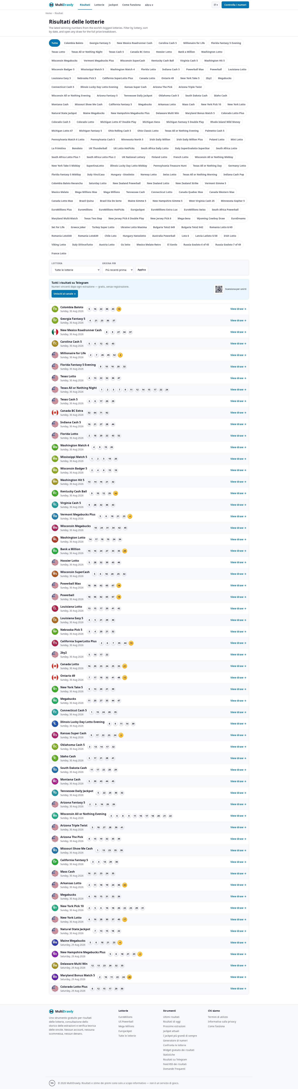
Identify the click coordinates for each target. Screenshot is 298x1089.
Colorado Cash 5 (61, 122)
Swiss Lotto (169, 174)
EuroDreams (238, 218)
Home (49, 13)
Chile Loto (110, 235)
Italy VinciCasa (96, 174)
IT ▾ (216, 4)
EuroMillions (125, 1017)
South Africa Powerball (225, 209)
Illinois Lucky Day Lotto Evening (99, 87)
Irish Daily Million (160, 139)
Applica (142, 269)
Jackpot (113, 4)
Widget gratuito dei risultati (178, 1050)
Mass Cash (188, 104)
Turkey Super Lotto (103, 227)
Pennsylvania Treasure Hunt (170, 165)
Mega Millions (111, 192)
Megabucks (224, 78)
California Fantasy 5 (120, 104)
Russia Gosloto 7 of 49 (228, 244)
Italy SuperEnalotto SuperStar (192, 148)
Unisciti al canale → (65, 293)
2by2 (209, 78)
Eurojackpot (138, 209)
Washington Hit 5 (214, 60)
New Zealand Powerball (127, 183)
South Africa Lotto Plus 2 (101, 157)
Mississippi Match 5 (92, 69)
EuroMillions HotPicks (111, 209)
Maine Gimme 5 (137, 200)
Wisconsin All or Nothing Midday (214, 157)
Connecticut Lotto (161, 192)
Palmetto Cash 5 (214, 130)
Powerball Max (195, 69)
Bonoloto (77, 148)
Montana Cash (60, 104)
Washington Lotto (211, 51)
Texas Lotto (58, 51)
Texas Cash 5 (116, 51)
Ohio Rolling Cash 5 (119, 130)
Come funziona (131, 4)
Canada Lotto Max (62, 200)
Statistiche (169, 1054)
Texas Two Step (93, 218)
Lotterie (99, 4)
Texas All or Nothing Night (86, 51)
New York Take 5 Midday (66, 165)
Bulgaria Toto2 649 (164, 227)
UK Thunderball (98, 148)
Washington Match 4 (122, 69)
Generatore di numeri (175, 1040)
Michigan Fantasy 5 (90, 130)
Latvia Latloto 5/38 (206, 235)
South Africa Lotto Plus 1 (66, 157)
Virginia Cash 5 (189, 60)
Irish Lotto (230, 235)
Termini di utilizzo (218, 1017)
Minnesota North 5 (132, 139)
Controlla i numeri (235, 4)
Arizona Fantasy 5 (107, 95)
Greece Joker (78, 227)
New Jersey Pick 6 (160, 218)
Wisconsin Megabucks (64, 60)
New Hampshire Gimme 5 (167, 200)
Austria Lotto (107, 244)
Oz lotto (125, 244)
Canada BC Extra (140, 51)
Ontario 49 (167, 78)
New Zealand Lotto (158, 183)
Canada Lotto (147, 78)
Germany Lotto (237, 165)
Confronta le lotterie (174, 1045)
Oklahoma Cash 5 (169, 95)
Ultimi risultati (171, 1017)
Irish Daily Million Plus (190, 139)
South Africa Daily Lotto (154, 148)
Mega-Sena (184, 218)
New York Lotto (236, 104)
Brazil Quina (86, 200)
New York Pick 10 (211, 104)
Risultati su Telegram (175, 1059)
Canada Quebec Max (191, 192)
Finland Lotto (159, 157)
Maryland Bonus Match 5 (200, 113)
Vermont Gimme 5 (215, 183)
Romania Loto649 (88, 235)
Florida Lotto (148, 69)
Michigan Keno (151, 122)
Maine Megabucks (94, 113)
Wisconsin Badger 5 (63, 69)
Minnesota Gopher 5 (233, 200)
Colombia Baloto (73, 43)
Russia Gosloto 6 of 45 (196, 244)
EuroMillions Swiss (195, 209)
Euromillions (85, 209)
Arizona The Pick (162, 87)
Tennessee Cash (135, 192)
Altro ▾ (149, 5)
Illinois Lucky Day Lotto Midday (128, 165)
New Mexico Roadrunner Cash (134, 43)
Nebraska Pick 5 (86, 78)
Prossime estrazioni (174, 1026)
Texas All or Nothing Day (207, 165)
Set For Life (58, 227)
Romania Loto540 (62, 235)
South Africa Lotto (226, 148)
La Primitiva (59, 148)
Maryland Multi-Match (65, 218)
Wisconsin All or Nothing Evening (71, 95)
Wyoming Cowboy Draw (211, 218)
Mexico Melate (60, 192)
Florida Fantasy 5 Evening (226, 43)
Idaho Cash (220, 95)
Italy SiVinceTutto (82, 244)
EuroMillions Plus (62, 209)
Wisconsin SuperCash (132, 60)
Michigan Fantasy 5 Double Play (185, 122)
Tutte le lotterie (127, 1035)
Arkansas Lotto (167, 104)
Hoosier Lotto (164, 51)
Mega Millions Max (86, 192)
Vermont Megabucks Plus (99, 60)
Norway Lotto (149, 174)
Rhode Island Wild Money (225, 122)
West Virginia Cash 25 (202, 200)
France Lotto (59, 253)
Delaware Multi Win (167, 113)
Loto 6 (185, 235)
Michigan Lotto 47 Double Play (118, 122)
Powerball (216, 69)
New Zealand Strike (187, 183)
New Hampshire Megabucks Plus (130, 113)
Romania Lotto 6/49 (221, 227)
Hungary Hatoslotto (134, 235)
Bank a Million (186, 51)
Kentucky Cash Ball (162, 60)
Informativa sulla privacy (222, 1021)
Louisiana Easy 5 (61, 78)
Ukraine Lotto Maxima (134, 227)
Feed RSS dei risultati (175, 1064)
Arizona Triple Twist (190, 87)
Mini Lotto (237, 139)
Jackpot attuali (171, 1031)
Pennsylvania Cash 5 (103, 139)
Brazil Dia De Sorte (111, 200)
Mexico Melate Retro (149, 244)
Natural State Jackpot (64, 113)
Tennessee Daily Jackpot (138, 95)
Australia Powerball (163, 235)
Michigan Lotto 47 (62, 130)
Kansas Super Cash (136, 87)
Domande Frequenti (174, 1068)
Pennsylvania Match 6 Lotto (68, 139)
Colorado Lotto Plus (232, 113)
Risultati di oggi (172, 1021)
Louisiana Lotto (237, 69)
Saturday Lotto (97, 183)
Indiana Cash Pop (233, 174)
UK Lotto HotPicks (124, 148)
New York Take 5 (190, 78)
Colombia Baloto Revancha (67, 183)
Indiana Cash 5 (171, 69)
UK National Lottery (133, 157)
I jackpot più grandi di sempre (180, 1035)
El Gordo (172, 244)
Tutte (55, 43)
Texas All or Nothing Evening (182, 130)
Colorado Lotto (85, 122)
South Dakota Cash (196, 95)
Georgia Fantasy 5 (100, 43)
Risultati (85, 4)
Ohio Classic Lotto (147, 130)
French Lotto (180, 157)
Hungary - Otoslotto (122, 174)
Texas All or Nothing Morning (200, 174)
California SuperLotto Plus (117, 78)
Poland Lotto (216, 139)
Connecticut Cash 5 (63, 87)
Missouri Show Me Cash (88, 104)
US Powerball (125, 1021)
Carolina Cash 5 (168, 43)
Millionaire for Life (194, 43)
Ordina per (109, 263)
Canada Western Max (221, 192)
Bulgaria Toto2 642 (192, 227)
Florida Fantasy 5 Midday (66, 174)
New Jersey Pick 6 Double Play (126, 218)
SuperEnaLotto (95, 165)
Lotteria (57, 263)
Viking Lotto (59, 244)
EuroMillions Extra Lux (164, 209)
